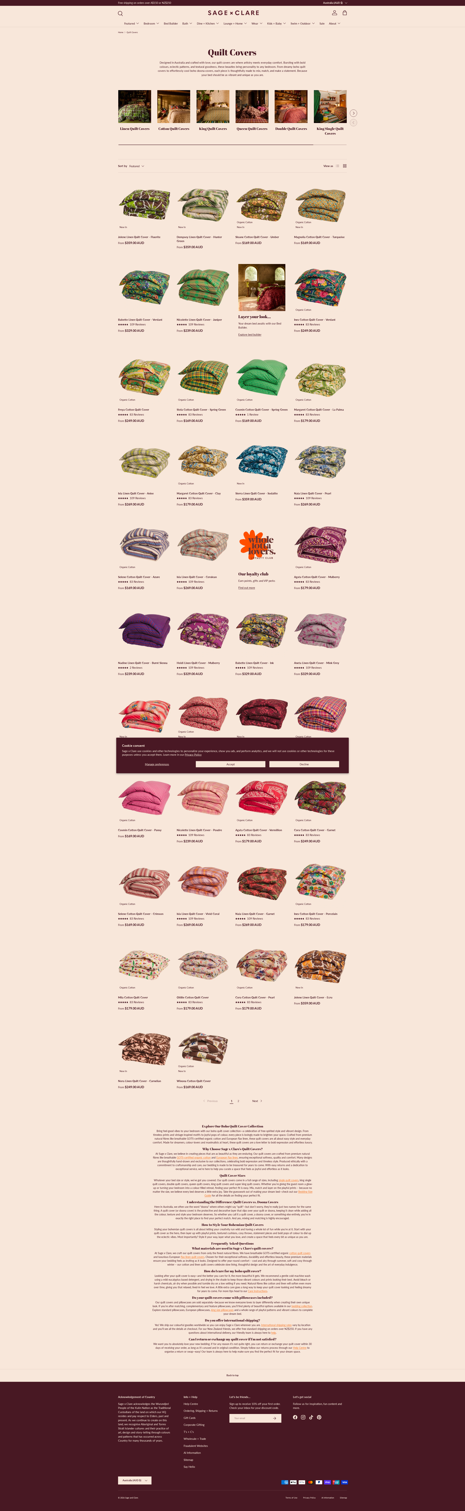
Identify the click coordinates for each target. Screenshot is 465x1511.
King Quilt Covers (213, 128)
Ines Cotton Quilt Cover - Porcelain (315, 913)
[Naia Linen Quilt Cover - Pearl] (320, 461)
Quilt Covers (132, 32)
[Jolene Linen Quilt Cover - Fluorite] (144, 204)
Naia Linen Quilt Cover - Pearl (312, 493)
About (332, 23)
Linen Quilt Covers (134, 128)
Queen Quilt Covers (252, 128)
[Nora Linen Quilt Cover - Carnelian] (144, 1048)
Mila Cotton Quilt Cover (133, 997)
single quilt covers (288, 1180)
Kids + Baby (274, 23)
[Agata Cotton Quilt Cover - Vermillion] (261, 797)
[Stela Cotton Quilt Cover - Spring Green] (203, 377)
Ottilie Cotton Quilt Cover (193, 997)
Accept (231, 764)
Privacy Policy (193, 754)
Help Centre (299, 1347)
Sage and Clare (131, 1497)
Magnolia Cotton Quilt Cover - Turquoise (319, 237)
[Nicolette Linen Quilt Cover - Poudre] (203, 797)
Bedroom (149, 23)
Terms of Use (291, 1497)
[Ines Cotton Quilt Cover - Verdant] (320, 287)
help (273, 1332)
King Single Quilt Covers (330, 131)
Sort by (122, 166)
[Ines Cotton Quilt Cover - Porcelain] (320, 881)
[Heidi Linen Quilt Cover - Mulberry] (203, 630)
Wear (255, 23)
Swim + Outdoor (301, 23)
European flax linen (227, 1157)
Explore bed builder (249, 334)
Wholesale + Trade (195, 1438)
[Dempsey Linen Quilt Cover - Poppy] (144, 714)
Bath (185, 23)
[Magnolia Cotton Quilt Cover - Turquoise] (320, 204)
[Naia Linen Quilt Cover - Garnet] (261, 881)
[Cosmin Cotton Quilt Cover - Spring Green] (261, 377)
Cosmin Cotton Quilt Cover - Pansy (139, 830)
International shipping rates (276, 1325)
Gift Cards (190, 1417)
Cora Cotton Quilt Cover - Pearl (255, 997)
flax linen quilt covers (192, 1256)
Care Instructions (257, 1291)
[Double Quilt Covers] (291, 106)
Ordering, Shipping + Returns (201, 1410)
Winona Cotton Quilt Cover (194, 1081)
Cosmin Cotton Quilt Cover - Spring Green (261, 409)
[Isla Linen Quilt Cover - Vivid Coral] (203, 881)
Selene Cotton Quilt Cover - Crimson (140, 913)
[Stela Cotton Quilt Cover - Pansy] (320, 714)
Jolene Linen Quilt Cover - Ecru (313, 997)
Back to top (232, 1375)
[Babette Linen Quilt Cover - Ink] (261, 630)
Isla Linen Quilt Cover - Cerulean (197, 577)
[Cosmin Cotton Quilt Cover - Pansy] (144, 797)
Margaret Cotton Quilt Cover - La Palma (319, 409)
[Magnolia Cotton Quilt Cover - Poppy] (203, 714)
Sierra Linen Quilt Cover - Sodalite (256, 493)
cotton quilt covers (299, 1253)
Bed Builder (171, 23)
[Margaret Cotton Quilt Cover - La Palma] (320, 377)
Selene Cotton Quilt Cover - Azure (139, 577)
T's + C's (189, 1431)
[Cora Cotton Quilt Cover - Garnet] (320, 797)
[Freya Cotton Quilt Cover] (144, 377)
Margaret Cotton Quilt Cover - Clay (199, 493)
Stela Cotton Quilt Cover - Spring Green (201, 409)
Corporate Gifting (194, 1424)
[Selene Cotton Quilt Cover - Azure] (144, 544)
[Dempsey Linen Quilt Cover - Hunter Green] (203, 204)
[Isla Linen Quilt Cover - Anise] (144, 461)
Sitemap (188, 1459)
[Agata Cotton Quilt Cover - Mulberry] (320, 544)
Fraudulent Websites (196, 1445)
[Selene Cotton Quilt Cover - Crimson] (144, 881)
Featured (129, 23)
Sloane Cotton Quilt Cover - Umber (257, 237)
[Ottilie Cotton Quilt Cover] (203, 965)
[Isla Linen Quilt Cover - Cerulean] (203, 544)
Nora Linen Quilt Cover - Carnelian (139, 1081)
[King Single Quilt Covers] (330, 106)
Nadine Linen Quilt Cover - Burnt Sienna (142, 662)
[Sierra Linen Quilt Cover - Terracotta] (261, 714)
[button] (345, 13)
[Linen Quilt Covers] (134, 106)
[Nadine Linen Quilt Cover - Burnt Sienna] (144, 630)
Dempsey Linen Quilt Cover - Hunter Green (199, 239)
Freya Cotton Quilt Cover (133, 409)
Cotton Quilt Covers (173, 128)
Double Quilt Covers (291, 128)
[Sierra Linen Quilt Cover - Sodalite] (261, 461)
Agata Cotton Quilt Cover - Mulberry (317, 577)
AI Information (192, 1452)
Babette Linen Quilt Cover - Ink (254, 662)
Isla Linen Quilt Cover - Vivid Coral (198, 913)
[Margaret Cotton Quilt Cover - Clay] (203, 461)
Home (120, 32)
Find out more (246, 587)
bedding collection (302, 1306)
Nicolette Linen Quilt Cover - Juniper (199, 319)
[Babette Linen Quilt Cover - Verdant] (144, 287)
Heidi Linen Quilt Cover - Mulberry (198, 662)
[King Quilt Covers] (213, 106)
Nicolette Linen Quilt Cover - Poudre (199, 830)
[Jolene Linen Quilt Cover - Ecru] (320, 965)
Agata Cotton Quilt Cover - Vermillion (258, 830)
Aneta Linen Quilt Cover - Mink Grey (316, 662)
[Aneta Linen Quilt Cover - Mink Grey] (320, 630)
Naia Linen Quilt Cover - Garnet (255, 913)
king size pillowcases (222, 1309)
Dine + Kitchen (206, 23)
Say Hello (189, 1466)
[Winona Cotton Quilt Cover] (203, 1048)
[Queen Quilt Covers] (252, 106)
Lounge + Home (233, 23)
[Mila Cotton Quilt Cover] (144, 965)
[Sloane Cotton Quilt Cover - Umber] (261, 204)
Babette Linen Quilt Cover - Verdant (140, 319)
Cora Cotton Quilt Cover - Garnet (314, 830)
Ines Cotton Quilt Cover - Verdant (314, 319)
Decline (304, 764)
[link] (210, 1101)
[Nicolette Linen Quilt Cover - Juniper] (203, 287)
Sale (322, 23)
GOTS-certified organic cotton (194, 1157)
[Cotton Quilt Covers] (173, 106)
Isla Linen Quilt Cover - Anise (136, 493)
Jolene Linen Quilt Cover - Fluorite (139, 237)
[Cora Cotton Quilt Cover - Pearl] (261, 965)
